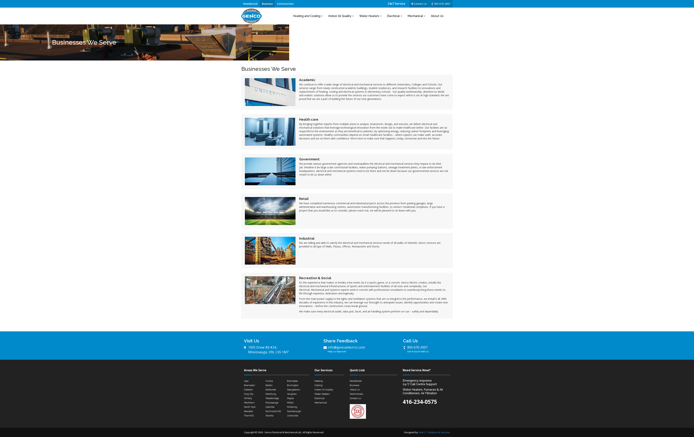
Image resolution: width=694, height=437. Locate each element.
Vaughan (292, 394)
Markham (249, 402)
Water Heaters (369, 16)
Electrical (393, 16)
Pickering (292, 407)
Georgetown (293, 389)
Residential (250, 3)
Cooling (318, 385)
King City (248, 394)
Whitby (248, 398)
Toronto (269, 415)
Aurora (269, 381)
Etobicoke (270, 389)
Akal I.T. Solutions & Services (434, 432)
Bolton (269, 385)
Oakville (269, 407)
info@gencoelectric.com (346, 349)
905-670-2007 (441, 3)
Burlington (293, 385)
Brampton (249, 385)
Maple (290, 398)
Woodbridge (272, 398)
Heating (318, 381)
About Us (437, 16)
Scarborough (294, 411)
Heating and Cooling (307, 16)
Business (267, 3)
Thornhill (249, 415)
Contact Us (420, 3)
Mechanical (416, 16)
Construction (285, 3)
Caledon (248, 389)
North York (250, 407)
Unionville (292, 415)
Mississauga (271, 402)
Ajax (246, 381)
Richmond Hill (273, 411)
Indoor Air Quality (340, 16)
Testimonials (356, 394)
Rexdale (248, 411)
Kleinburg (270, 394)
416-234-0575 (420, 401)
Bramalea (292, 381)
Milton (290, 402)
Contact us (355, 398)
